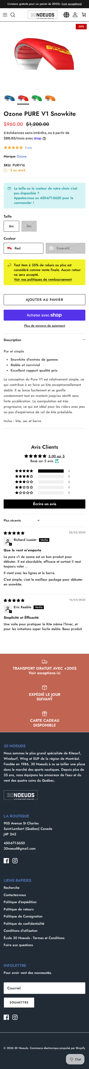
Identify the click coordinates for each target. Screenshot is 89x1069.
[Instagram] (15, 860)
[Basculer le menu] (5, 15)
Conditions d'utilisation (20, 930)
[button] (24, 471)
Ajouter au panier (44, 299)
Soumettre (19, 1002)
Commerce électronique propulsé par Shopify (57, 1048)
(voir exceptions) (72, 4)
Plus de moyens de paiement (44, 326)
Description (12, 339)
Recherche (11, 887)
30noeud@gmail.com (20, 848)
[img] (14, 533)
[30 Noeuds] (42, 14)
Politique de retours (19, 909)
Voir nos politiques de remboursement (43, 279)
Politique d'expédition (20, 901)
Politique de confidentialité (24, 923)
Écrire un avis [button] (44, 504)
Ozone (21, 156)
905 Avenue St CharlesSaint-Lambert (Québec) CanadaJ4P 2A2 (28, 829)
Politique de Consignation (23, 916)
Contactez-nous (15, 894)
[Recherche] (15, 15)
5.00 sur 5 (56, 456)
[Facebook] (6, 860)
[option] (44, 56)
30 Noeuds (21, 1048)
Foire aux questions (18, 944)
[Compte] (74, 15)
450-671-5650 (14, 843)
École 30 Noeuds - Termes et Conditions (34, 937)
